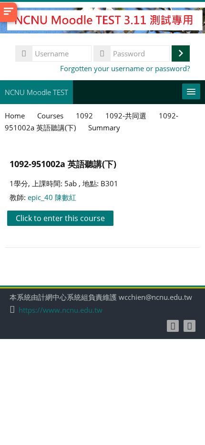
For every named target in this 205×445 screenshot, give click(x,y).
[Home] (102, 22)
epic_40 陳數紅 (52, 197)
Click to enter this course (60, 218)
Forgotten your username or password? (125, 68)
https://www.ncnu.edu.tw (60, 310)
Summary (104, 127)
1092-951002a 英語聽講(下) (63, 164)
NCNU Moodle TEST (36, 92)
